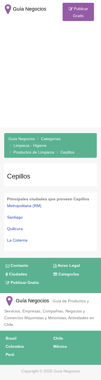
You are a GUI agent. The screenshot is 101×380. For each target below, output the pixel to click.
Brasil (11, 338)
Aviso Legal (68, 265)
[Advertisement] (50, 77)
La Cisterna (17, 240)
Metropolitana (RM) (24, 205)
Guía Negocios (31, 300)
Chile (58, 338)
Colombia (15, 346)
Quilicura (15, 228)
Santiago (15, 217)
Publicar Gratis (80, 12)
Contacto (19, 265)
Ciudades (17, 274)
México (60, 346)
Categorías (68, 274)
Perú (10, 354)
